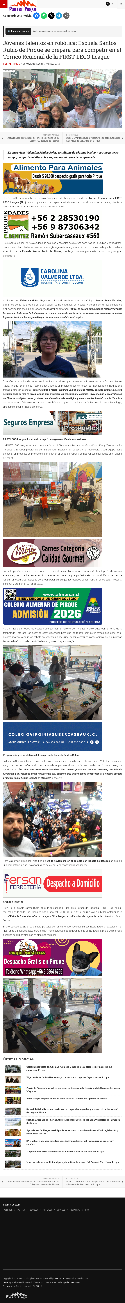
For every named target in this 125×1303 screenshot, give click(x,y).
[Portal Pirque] (23, 4)
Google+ (34, 1210)
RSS (87, 1210)
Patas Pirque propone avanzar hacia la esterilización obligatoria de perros (66, 1098)
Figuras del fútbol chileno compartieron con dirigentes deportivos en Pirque (67, 1077)
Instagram (75, 1210)
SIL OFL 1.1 (37, 1286)
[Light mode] (108, 4)
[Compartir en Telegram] (59, 15)
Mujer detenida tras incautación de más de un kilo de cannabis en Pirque (65, 1151)
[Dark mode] (113, 4)
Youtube (61, 1210)
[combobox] (121, 4)
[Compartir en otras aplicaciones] (66, 15)
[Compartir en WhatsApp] (44, 15)
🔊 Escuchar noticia (18, 31)
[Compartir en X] (51, 15)
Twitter (21, 1210)
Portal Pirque (11, 64)
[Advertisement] (62, 1240)
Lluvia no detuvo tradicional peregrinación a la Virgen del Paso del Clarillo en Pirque (72, 1162)
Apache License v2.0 (71, 1282)
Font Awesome (9, 1286)
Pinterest (47, 1210)
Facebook (7, 1210)
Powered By (17, 1295)
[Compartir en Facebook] (36, 15)
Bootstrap (7, 1282)
